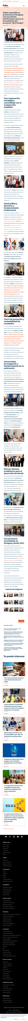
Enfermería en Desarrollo (8, 881)
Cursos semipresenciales (8, 988)
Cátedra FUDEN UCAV (7, 900)
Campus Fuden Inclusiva (7, 865)
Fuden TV (4, 877)
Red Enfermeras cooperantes (8, 942)
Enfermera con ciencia (7, 921)
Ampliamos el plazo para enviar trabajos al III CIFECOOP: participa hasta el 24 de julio (13, 640)
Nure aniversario (6, 894)
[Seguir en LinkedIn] (22, 836)
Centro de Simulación (7, 862)
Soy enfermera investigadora (8, 923)
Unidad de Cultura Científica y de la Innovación (12, 914)
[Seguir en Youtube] (18, 836)
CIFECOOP (5, 946)
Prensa (10, 1010)
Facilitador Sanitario (7, 939)
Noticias (4, 871)
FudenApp (5, 873)
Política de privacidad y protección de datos (14, 1012)
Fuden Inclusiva (6, 969)
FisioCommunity (6, 973)
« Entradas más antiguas (8, 828)
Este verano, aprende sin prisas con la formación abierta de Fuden (12, 629)
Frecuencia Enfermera (7, 879)
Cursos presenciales (7, 990)
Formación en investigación (8, 906)
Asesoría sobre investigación (8, 902)
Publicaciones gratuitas (7, 1000)
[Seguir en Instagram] (14, 836)
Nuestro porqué (6, 844)
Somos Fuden (5, 848)
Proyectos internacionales (8, 933)
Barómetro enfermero (7, 889)
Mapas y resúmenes (7, 998)
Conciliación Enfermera (7, 920)
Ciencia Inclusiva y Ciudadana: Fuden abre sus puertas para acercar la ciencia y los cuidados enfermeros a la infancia (13, 633)
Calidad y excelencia (7, 852)
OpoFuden (5, 967)
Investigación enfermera (7, 887)
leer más (6, 685)
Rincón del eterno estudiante (8, 908)
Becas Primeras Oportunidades (9, 944)
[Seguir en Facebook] (10, 836)
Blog (4, 948)
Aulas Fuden (5, 860)
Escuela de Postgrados (7, 963)
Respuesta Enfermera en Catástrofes (10, 941)
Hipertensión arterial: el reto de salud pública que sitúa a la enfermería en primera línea (14, 637)
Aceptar (23, 1019)
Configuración (16, 1019)
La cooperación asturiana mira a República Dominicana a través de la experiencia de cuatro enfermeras (14, 644)
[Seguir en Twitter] (6, 836)
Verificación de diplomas (7, 978)
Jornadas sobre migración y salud (9, 956)
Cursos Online (5, 986)
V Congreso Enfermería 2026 (8, 916)
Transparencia (5, 850)
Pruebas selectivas (6, 992)
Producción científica (7, 891)
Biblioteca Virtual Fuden (7, 904)
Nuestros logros (6, 846)
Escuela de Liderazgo (7, 965)
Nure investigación (6, 892)
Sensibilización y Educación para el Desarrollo (12, 935)
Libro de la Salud (6, 950)
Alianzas (4, 854)
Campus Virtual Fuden (7, 864)
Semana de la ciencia (7, 918)
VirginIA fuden (5, 962)
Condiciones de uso (16, 1010)
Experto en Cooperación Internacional (10, 937)
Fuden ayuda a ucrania (7, 954)
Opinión (4, 875)
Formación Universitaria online (9, 984)
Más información (4, 1017)
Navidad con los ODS (7, 952)
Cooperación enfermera (7, 931)
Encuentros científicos (7, 925)
